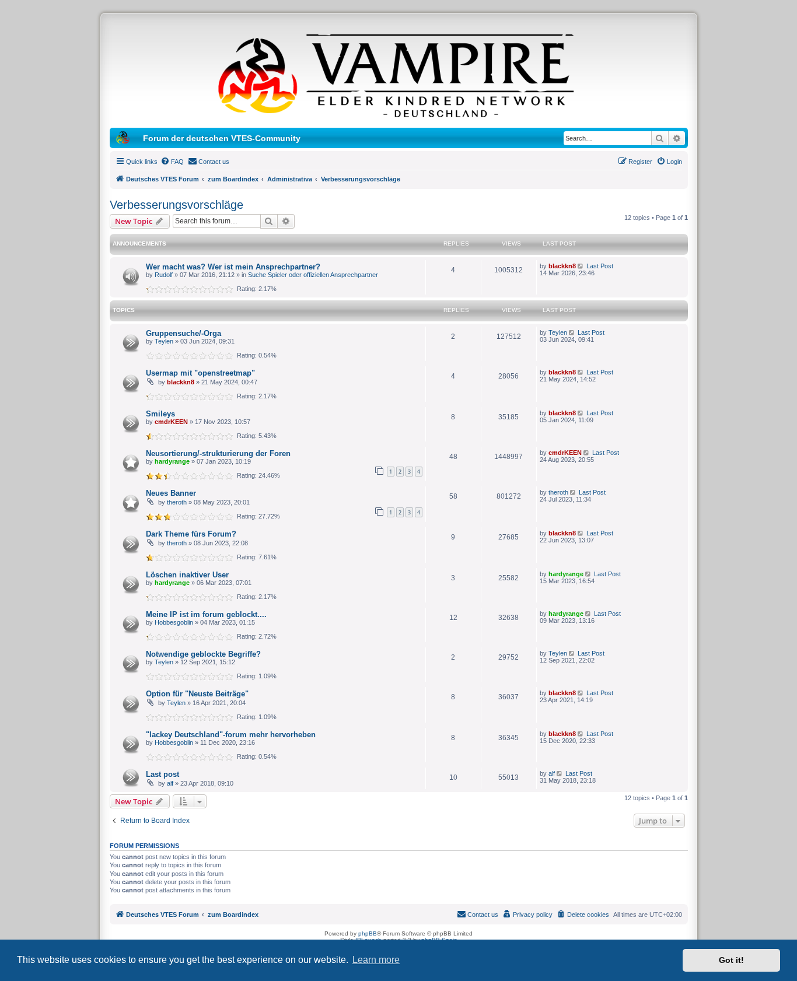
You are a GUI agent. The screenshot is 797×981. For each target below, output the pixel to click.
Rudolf (164, 274)
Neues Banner (171, 493)
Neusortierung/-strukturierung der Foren (218, 453)
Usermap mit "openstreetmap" (200, 373)
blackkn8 (562, 265)
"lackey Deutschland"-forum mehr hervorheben (231, 734)
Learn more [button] (376, 960)
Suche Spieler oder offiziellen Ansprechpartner (313, 274)
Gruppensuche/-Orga (183, 333)
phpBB (367, 933)
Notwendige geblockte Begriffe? (203, 654)
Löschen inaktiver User (187, 574)
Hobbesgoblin (174, 622)
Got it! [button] (731, 960)
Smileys (160, 413)
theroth (177, 502)
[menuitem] (172, 162)
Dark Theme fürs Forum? (191, 534)
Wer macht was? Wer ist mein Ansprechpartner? (233, 266)
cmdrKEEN (171, 421)
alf (170, 783)
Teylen (164, 341)
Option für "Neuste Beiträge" (197, 693)
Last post (162, 774)
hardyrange (172, 461)
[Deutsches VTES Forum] (398, 73)
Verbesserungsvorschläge (176, 204)
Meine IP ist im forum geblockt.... (206, 614)
